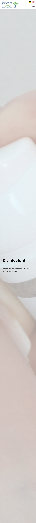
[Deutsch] (30, 2)
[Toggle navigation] (33, 6)
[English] (33, 2)
